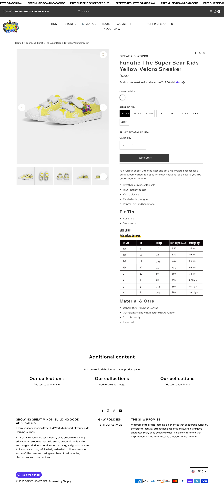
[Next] (103, 107)
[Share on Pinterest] (204, 53)
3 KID (196, 113)
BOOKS (106, 23)
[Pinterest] (114, 411)
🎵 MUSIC (88, 23)
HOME (55, 23)
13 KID (161, 113)
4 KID (124, 122)
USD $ (200, 471)
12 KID (149, 113)
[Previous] (21, 107)
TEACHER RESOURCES (158, 23)
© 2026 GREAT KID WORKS (32, 481)
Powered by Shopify (60, 481)
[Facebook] (102, 411)
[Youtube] (120, 411)
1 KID (173, 113)
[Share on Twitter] (200, 53)
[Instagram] (108, 411)
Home (18, 43)
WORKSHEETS (126, 23)
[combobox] (111, 11)
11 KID (137, 113)
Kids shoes (29, 43)
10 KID (125, 113)
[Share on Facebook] (196, 53)
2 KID (185, 113)
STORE (70, 23)
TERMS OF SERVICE (110, 424)
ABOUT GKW (111, 28)
